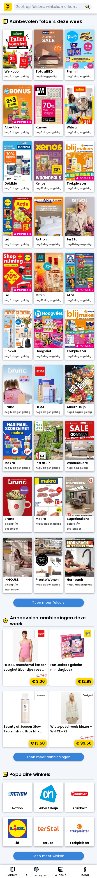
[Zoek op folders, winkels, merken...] (87, 6)
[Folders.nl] (8, 7)
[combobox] (48, 6)
